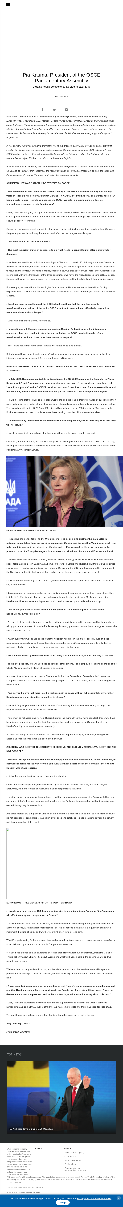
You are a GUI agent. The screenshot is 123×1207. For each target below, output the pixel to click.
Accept (62, 1202)
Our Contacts (70, 1156)
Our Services (70, 1164)
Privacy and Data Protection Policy (94, 1198)
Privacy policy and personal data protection (75, 1169)
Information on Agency (74, 1153)
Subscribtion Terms (73, 1160)
